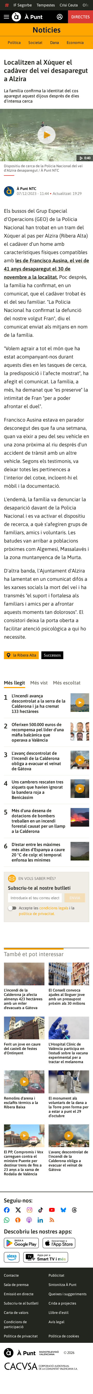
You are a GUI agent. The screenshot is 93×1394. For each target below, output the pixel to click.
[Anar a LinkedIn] (41, 1220)
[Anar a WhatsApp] (7, 1220)
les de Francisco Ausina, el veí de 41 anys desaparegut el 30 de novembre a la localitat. (46, 268)
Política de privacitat (21, 1336)
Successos (52, 655)
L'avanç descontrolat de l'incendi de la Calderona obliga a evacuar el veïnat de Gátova (68, 1161)
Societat (35, 42)
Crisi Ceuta (69, 5)
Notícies (46, 29)
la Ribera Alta (24, 655)
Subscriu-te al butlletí (21, 1303)
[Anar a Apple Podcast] (30, 1220)
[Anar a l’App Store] (59, 1243)
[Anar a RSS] (53, 1220)
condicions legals (53, 908)
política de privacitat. (37, 913)
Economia (75, 42)
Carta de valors (16, 1313)
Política (14, 42)
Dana (54, 42)
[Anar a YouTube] (53, 1210)
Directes (80, 16)
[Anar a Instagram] (30, 1210)
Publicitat (56, 1275)
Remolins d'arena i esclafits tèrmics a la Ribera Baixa (21, 1102)
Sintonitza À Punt (62, 1285)
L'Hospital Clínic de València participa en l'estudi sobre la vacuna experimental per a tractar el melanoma (68, 1053)
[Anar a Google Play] (21, 1243)
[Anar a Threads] (76, 1210)
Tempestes (46, 5)
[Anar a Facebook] (8, 1210)
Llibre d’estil (58, 1313)
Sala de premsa (16, 1285)
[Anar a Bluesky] (64, 1210)
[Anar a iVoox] (18, 1220)
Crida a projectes (62, 1303)
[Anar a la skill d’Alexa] (11, 1257)
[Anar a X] (19, 1210)
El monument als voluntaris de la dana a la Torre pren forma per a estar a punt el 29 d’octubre (68, 1107)
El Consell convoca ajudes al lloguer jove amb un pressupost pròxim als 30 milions (67, 996)
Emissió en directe (19, 1294)
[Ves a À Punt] (27, 16)
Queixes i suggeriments (68, 1294)
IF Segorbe (22, 5)
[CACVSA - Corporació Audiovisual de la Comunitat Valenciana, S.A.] (41, 1366)
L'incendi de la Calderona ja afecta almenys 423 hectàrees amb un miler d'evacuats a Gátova (23, 999)
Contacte (11, 1275)
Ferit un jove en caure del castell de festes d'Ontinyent (22, 1048)
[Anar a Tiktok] (41, 1210)
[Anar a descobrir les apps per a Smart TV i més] (45, 1257)
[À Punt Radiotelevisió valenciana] (31, 1353)
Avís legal (56, 1322)
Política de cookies (64, 1336)
